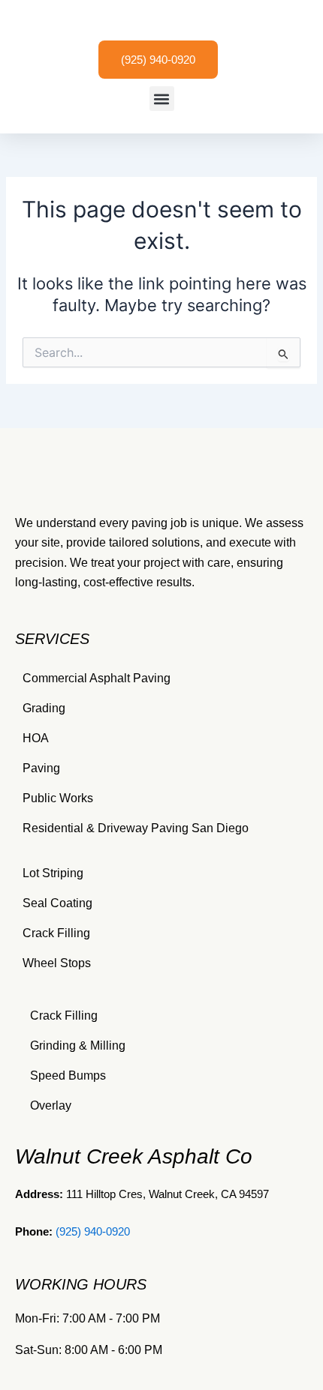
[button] (161, 98)
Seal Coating (57, 903)
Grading (44, 708)
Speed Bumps (68, 1075)
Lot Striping (53, 873)
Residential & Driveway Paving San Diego (136, 828)
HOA (36, 738)
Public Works (58, 798)
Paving (41, 768)
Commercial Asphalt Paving (97, 678)
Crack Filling (56, 933)
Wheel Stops (57, 963)
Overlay (50, 1105)
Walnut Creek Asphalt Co (133, 1156)
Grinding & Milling (77, 1045)
